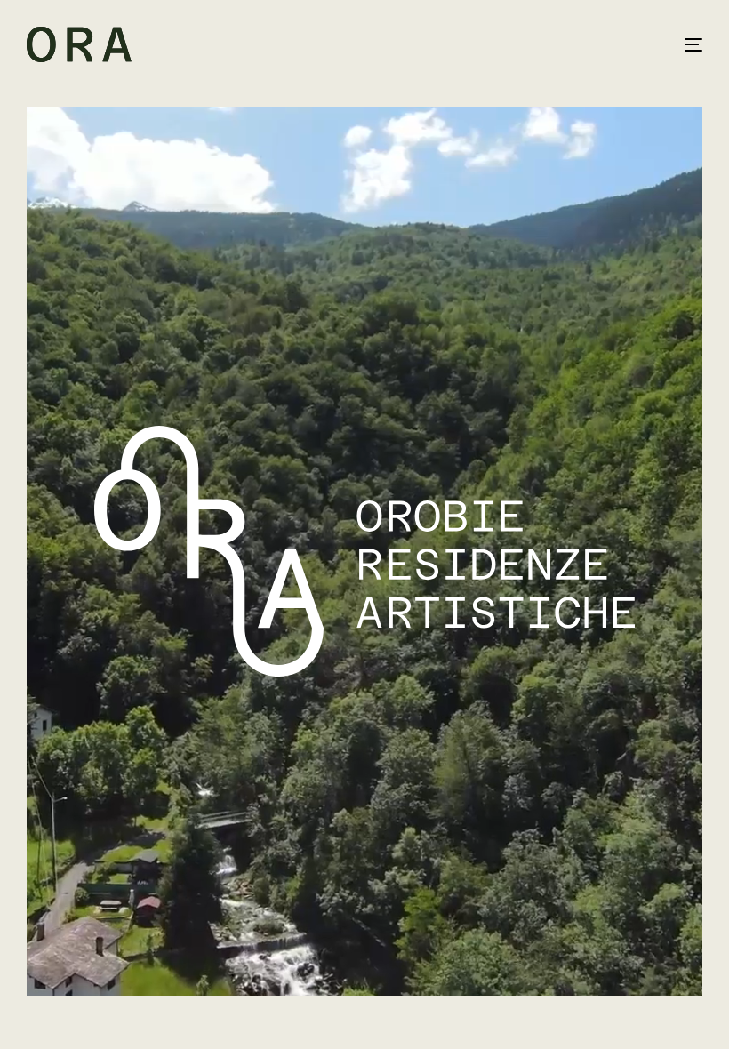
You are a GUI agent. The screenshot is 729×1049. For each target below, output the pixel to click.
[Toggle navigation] (589, 44)
